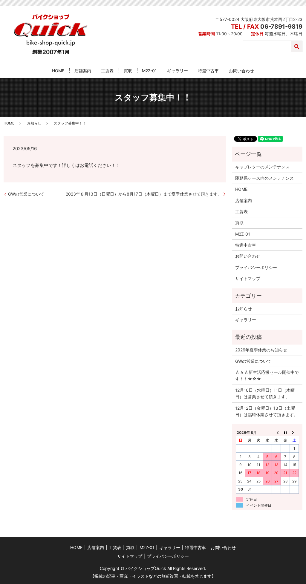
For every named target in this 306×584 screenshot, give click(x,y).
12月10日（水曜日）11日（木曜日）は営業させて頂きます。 (265, 393)
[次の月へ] (294, 432)
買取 (128, 70)
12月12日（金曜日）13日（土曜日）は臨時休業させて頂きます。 (266, 411)
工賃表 (107, 70)
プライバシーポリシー (256, 267)
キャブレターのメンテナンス (262, 166)
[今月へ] (285, 432)
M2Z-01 (149, 70)
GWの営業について (26, 193)
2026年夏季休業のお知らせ (261, 349)
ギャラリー (177, 70)
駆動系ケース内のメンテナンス (264, 178)
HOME (58, 70)
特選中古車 (208, 70)
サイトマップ (247, 278)
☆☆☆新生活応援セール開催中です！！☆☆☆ (267, 375)
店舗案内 (82, 70)
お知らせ (34, 123)
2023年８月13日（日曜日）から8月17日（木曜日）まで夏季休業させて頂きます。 (144, 193)
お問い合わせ (241, 70)
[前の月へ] (276, 432)
